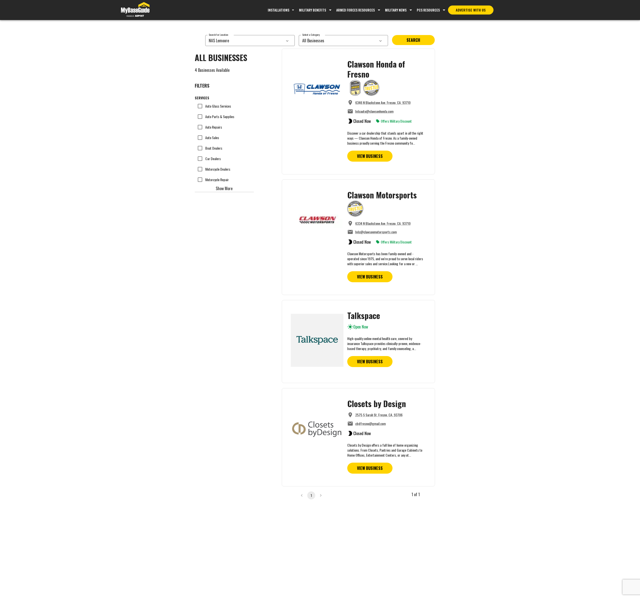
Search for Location (218, 35)
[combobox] (244, 40)
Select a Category (311, 35)
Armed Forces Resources (355, 10)
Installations (278, 10)
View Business (370, 156)
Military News (395, 10)
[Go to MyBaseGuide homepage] (135, 10)
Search (413, 40)
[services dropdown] (287, 41)
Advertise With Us (471, 10)
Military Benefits (312, 10)
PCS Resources (428, 10)
